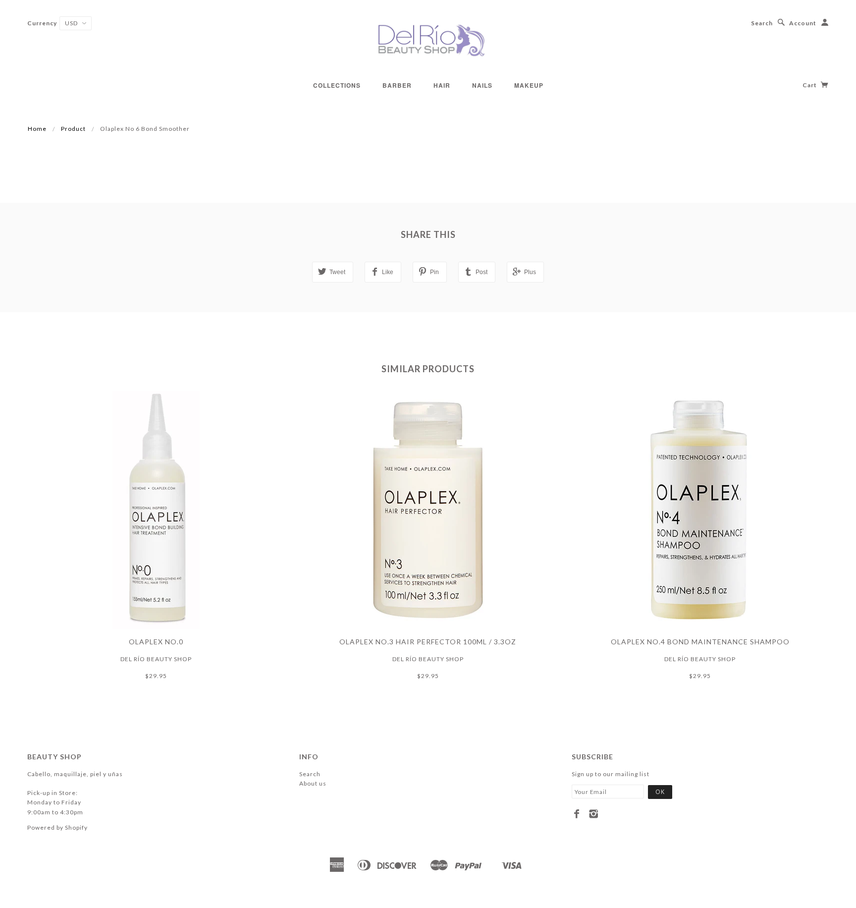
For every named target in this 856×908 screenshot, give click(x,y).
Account (802, 23)
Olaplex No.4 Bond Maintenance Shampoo (700, 641)
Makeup (528, 85)
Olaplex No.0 (156, 641)
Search (762, 23)
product (73, 128)
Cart (810, 85)
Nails (482, 85)
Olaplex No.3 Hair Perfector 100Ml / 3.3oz (427, 641)
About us (312, 783)
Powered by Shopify (57, 827)
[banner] (428, 39)
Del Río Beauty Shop (156, 659)
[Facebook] (577, 814)
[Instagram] (593, 814)
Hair (441, 85)
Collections (337, 85)
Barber (397, 85)
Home (37, 128)
